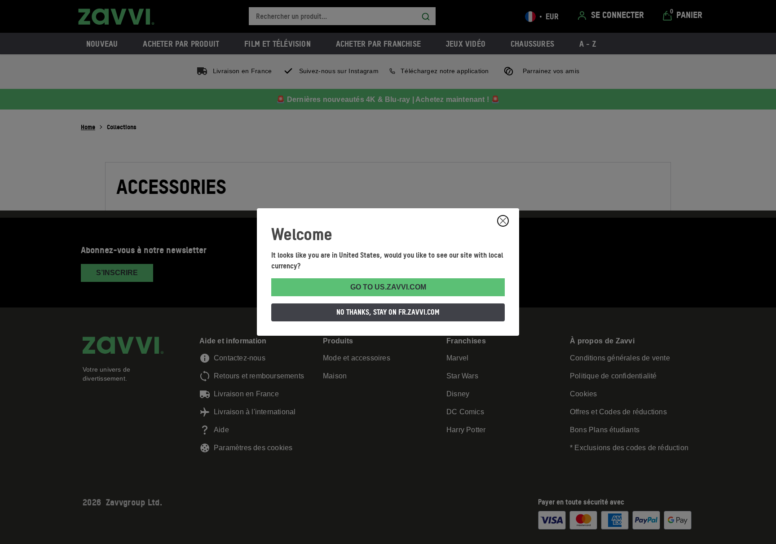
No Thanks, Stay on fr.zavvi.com (388, 311)
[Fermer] (503, 220)
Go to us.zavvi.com (388, 287)
